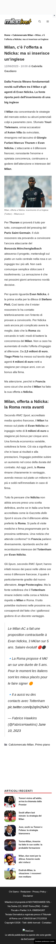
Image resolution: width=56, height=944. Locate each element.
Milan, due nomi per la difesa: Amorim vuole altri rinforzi (30, 859)
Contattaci (46, 922)
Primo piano (42, 744)
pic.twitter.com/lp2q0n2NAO (28, 707)
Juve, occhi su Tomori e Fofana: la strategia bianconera (30, 830)
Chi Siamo (14, 891)
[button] (40, 21)
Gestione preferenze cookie (44, 941)
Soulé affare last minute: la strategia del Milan (30, 815)
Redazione (26, 891)
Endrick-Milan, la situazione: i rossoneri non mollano (30, 873)
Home (7, 35)
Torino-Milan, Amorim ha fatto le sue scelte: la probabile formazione (30, 844)
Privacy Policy (39, 891)
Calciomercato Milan (22, 35)
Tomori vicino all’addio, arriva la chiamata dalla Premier (30, 801)
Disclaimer (28, 896)
